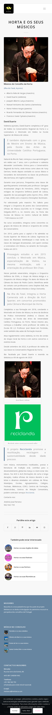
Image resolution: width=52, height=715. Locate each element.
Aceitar (15, 711)
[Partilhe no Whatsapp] (15, 527)
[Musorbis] (21, 9)
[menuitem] (44, 9)
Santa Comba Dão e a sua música (20, 649)
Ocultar (38, 711)
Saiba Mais (26, 711)
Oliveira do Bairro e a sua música (20, 637)
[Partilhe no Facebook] (7, 527)
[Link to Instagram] (44, 527)
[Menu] (44, 9)
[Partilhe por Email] (37, 527)
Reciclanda (30, 492)
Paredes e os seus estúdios (18, 631)
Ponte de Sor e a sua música (18, 643)
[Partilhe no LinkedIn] (29, 527)
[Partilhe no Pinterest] (22, 527)
